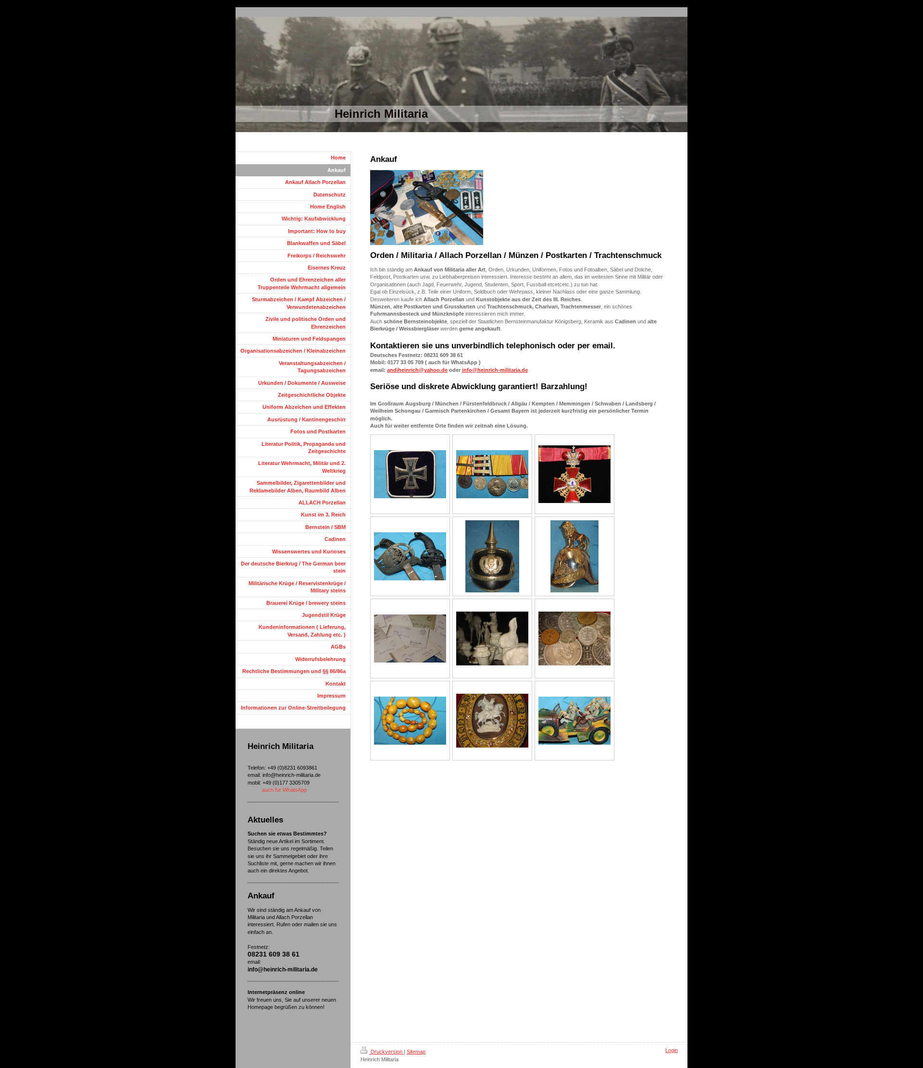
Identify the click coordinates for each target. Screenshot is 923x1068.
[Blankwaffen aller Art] (410, 556)
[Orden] (492, 474)
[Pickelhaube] (492, 556)
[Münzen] (574, 638)
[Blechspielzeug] (574, 721)
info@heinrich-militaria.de (495, 370)
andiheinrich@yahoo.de (417, 370)
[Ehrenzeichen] (574, 474)
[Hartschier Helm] (574, 556)
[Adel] (492, 721)
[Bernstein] (410, 721)
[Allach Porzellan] (492, 638)
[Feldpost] (410, 638)
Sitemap (416, 1052)
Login (671, 1050)
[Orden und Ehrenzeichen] (410, 474)
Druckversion (386, 1052)
